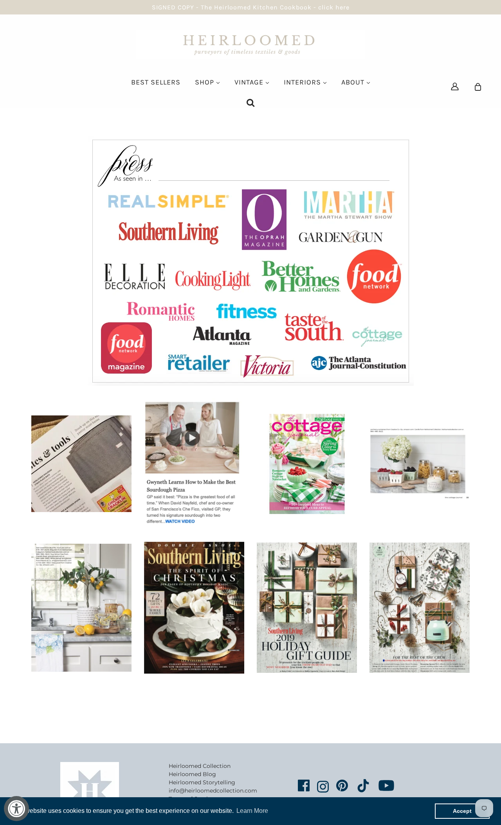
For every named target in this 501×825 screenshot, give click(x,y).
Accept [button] (462, 811)
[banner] (250, 43)
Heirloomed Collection (200, 765)
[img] (455, 86)
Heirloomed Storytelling (202, 782)
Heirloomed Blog (192, 774)
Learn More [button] (252, 810)
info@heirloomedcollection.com (213, 790)
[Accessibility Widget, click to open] (16, 808)
